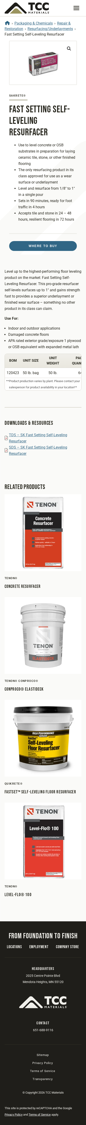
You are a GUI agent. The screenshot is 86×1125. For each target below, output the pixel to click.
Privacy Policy (42, 1063)
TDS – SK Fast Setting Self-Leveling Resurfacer (38, 438)
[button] (76, 8)
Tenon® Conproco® (21, 681)
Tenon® (11, 578)
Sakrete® (17, 95)
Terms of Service (42, 1071)
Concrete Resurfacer (23, 586)
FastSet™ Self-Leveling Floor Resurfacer (40, 792)
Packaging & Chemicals (33, 23)
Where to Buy (43, 246)
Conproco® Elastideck (24, 689)
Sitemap (43, 1055)
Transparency (43, 1079)
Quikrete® (13, 783)
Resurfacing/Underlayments (50, 29)
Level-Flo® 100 (18, 894)
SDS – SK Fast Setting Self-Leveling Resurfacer (38, 450)
